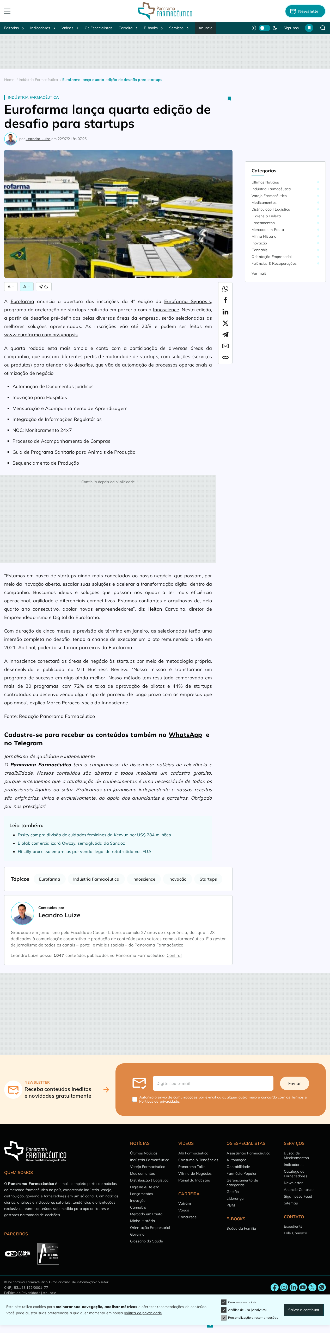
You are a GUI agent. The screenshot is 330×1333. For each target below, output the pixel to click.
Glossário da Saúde (146, 1241)
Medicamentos (264, 202)
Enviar (294, 1083)
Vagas (183, 1210)
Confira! (174, 955)
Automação (236, 1160)
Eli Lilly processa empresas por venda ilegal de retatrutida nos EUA (84, 851)
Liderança (235, 1198)
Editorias (11, 28)
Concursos (187, 1217)
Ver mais (259, 273)
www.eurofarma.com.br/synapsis (41, 335)
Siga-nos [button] (291, 28)
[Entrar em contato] (275, 1287)
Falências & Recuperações (274, 263)
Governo (137, 1234)
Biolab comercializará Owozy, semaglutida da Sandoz (71, 843)
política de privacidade (143, 1313)
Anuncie (205, 28)
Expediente (293, 1226)
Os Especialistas (99, 28)
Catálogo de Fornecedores (295, 1173)
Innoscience (166, 310)
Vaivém (184, 1203)
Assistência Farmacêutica (248, 1153)
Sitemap (291, 1203)
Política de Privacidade (22, 1293)
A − (26, 286)
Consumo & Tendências (198, 1160)
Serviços (176, 28)
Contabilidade (238, 1166)
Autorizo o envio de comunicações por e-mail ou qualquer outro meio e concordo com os (223, 1099)
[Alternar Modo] (44, 286)
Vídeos (67, 28)
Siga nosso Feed (298, 1196)
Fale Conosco (295, 1233)
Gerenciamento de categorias (242, 1182)
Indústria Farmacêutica (33, 97)
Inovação (177, 879)
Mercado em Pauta (268, 229)
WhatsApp (185, 734)
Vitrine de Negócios (195, 1173)
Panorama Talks (191, 1166)
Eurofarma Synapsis (187, 301)
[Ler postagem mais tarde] (229, 98)
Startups (208, 879)
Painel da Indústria (194, 1180)
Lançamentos (263, 222)
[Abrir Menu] (36, 11)
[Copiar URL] (225, 357)
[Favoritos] (309, 28)
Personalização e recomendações (253, 1317)
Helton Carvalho (166, 609)
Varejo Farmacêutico (269, 195)
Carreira (125, 28)
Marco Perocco (63, 703)
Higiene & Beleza (266, 216)
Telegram (28, 743)
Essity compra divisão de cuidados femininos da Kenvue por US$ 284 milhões (94, 834)
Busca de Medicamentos (296, 1155)
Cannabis (259, 250)
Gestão (233, 1191)
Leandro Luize (38, 138)
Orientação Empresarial (272, 256)
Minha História (264, 236)
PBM (231, 1205)
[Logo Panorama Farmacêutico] (165, 11)
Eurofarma (22, 301)
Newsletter (293, 1182)
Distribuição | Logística (271, 209)
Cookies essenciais (242, 1302)
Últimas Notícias (265, 182)
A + (11, 286)
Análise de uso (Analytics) (247, 1310)
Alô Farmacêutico (193, 1153)
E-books (151, 28)
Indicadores (40, 28)
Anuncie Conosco (299, 1189)
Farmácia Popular (241, 1173)
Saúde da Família (241, 1228)
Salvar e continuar (303, 1309)
